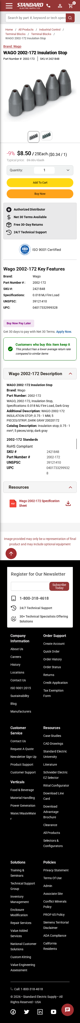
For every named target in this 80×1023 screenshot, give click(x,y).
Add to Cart (40, 182)
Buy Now (40, 193)
